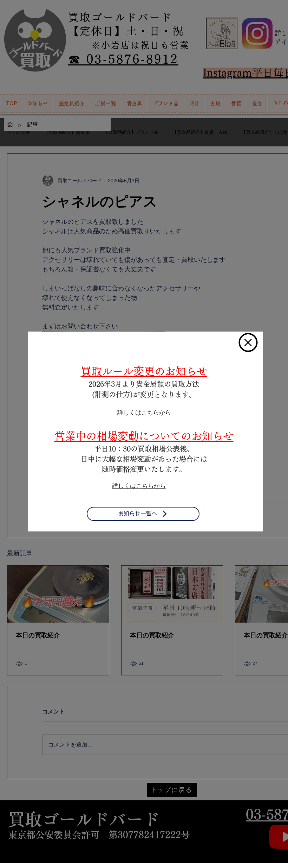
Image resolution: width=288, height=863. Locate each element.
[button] (248, 342)
